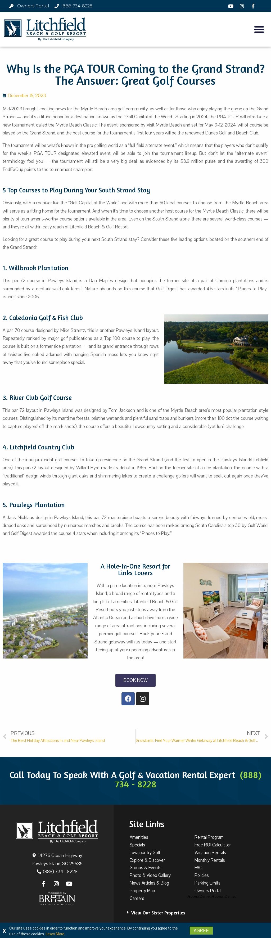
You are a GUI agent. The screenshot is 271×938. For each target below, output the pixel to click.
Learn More (55, 934)
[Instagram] (242, 6)
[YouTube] (231, 6)
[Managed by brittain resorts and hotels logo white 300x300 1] (57, 898)
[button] (259, 29)
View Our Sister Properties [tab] (158, 913)
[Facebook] (254, 6)
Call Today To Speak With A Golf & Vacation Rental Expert (135, 779)
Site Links (146, 824)
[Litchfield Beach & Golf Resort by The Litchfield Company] (45, 29)
